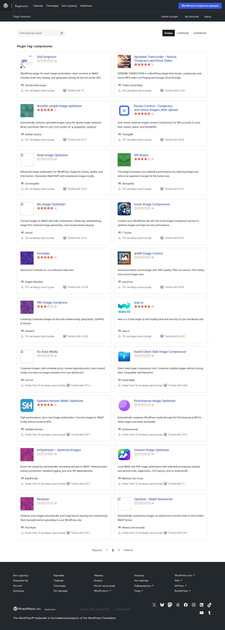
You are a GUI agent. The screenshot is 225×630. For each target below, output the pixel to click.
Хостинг (17, 585)
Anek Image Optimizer (52, 155)
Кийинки (128, 550)
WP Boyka (141, 155)
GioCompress (46, 57)
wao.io (138, 302)
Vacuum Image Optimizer (151, 450)
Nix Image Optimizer (51, 204)
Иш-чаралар (141, 580)
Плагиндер (60, 585)
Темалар (59, 580)
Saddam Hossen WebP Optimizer (60, 401)
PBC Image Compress (52, 302)
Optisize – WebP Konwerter (153, 499)
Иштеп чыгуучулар (104, 585)
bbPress (181, 585)
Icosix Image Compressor (152, 204)
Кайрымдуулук (144, 585)
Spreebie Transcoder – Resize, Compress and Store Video (155, 58)
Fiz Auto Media (47, 351)
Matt (179, 580)
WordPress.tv (102, 590)
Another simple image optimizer (59, 106)
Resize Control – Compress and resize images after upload (156, 107)
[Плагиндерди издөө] (61, 33)
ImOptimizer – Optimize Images (59, 450)
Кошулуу (139, 575)
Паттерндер (61, 590)
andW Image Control (148, 253)
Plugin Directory (22, 16)
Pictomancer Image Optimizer (155, 401)
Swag (138, 590)
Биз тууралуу (20, 575)
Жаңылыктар (20, 580)
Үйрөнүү (98, 575)
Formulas (43, 253)
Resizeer (43, 499)
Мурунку (97, 550)
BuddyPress (183, 590)
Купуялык (18, 590)
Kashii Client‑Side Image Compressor (160, 351)
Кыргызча (50, 609)
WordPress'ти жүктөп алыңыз (200, 5)
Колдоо (98, 580)
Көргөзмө (59, 575)
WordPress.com (185, 575)
